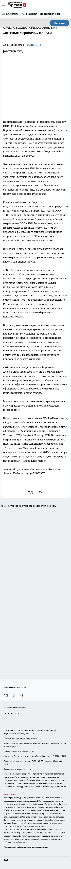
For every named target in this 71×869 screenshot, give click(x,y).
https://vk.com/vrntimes (34, 826)
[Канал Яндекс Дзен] (21, 695)
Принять (59, 23)
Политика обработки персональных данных (26, 847)
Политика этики (11, 713)
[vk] (31, 492)
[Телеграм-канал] (13, 695)
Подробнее (60, 786)
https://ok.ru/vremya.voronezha (18, 829)
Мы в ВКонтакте (10, 13)
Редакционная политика (15, 707)
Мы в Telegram (29, 13)
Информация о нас (50, 13)
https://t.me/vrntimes (13, 826)
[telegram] (41, 492)
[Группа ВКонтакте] (6, 695)
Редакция (34, 45)
